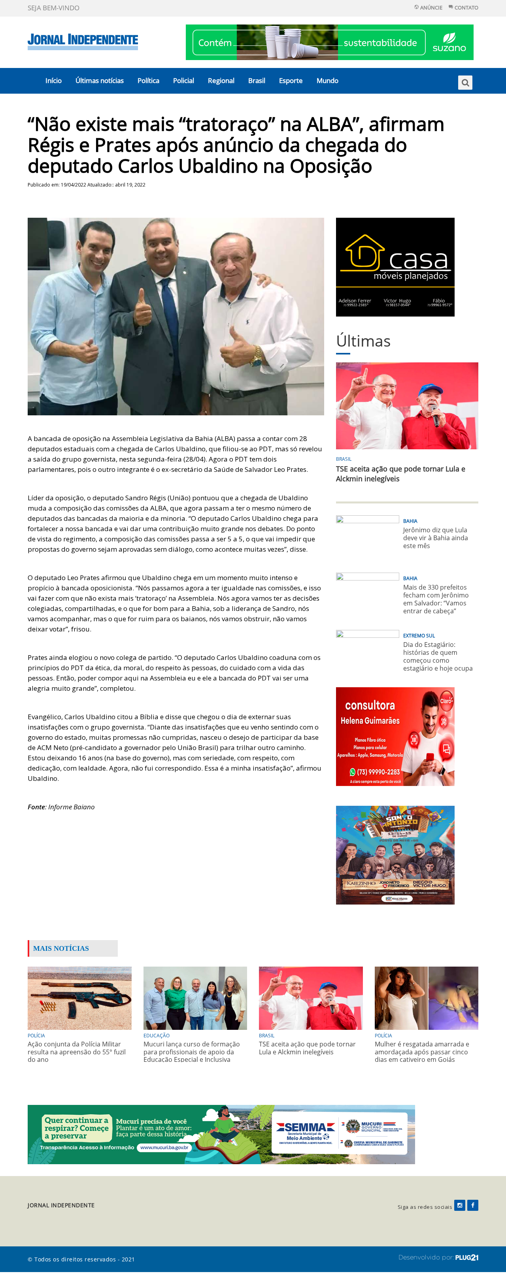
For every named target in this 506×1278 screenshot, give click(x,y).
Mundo (327, 80)
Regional (221, 80)
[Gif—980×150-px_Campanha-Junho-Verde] (221, 1134)
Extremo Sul (419, 635)
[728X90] (330, 41)
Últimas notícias (100, 80)
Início (53, 80)
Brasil (256, 80)
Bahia (410, 521)
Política (148, 80)
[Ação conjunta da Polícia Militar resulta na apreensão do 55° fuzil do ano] (80, 997)
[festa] (395, 854)
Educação (156, 1035)
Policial (183, 80)
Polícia (36, 1035)
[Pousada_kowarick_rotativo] (395, 266)
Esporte (291, 80)
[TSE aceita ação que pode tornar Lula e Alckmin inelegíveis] (311, 997)
